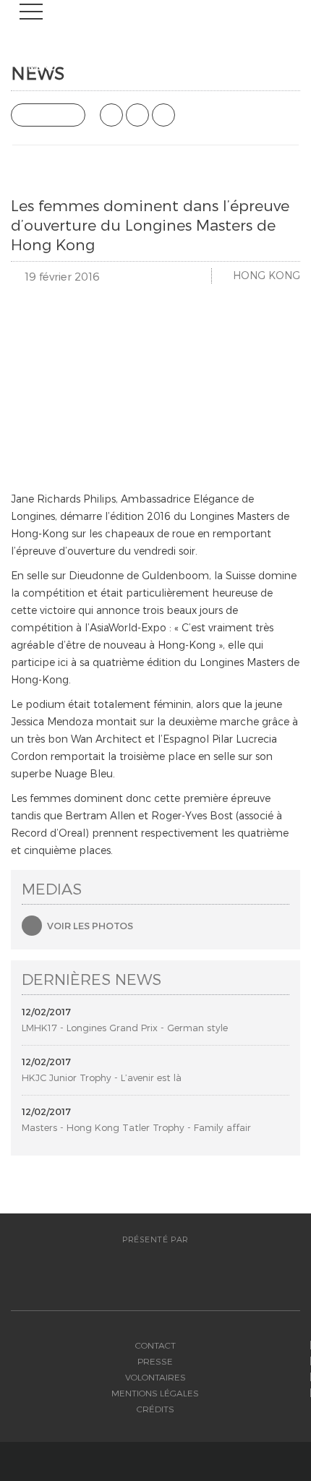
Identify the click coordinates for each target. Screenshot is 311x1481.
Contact (155, 1345)
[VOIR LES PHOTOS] (32, 926)
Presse (155, 1361)
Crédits (155, 1408)
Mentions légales (155, 1392)
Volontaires (155, 1377)
